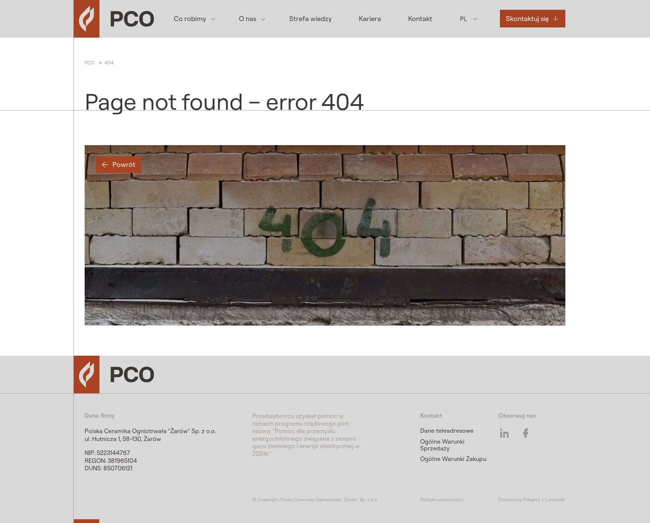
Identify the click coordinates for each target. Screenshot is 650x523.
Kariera (370, 18)
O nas (247, 18)
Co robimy (190, 18)
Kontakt (420, 18)
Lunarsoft (555, 499)
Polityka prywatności (441, 499)
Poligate (531, 499)
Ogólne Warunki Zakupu (453, 458)
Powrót (123, 164)
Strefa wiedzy (310, 18)
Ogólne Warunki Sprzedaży (442, 445)
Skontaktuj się (527, 18)
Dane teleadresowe (447, 430)
